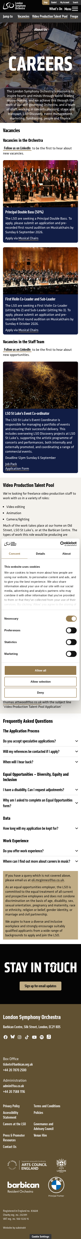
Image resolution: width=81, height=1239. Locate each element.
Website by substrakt (14, 1227)
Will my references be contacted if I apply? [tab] (31, 751)
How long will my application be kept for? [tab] (30, 828)
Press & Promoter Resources (14, 1137)
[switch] (71, 630)
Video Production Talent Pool (49, 16)
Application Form (17, 468)
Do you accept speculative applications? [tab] (29, 741)
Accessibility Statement (10, 1115)
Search (75, 2)
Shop (45, 2)
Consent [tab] (14, 553)
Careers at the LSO (14, 1124)
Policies (38, 1112)
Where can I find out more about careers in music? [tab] (36, 861)
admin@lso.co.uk (13, 1086)
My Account (64, 2)
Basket (54, 2)
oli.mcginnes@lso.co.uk (47, 880)
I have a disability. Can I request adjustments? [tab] (33, 789)
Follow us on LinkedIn (17, 148)
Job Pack (11, 464)
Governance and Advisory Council (43, 1126)
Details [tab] (40, 553)
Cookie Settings (40, 1236)
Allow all (40, 670)
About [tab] (66, 553)
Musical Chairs (28, 238)
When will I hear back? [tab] (18, 762)
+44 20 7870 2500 (14, 1070)
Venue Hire (40, 1135)
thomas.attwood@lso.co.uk (22, 702)
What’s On (55, 8)
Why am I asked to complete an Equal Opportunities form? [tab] (37, 803)
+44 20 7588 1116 (14, 1091)
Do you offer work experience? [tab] (23, 851)
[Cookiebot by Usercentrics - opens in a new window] (60, 543)
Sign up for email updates (40, 986)
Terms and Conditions (47, 1106)
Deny (40, 692)
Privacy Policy (11, 1106)
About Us (40, 29)
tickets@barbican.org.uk (18, 1064)
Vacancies (23, 16)
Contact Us (9, 1146)
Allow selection (41, 681)
